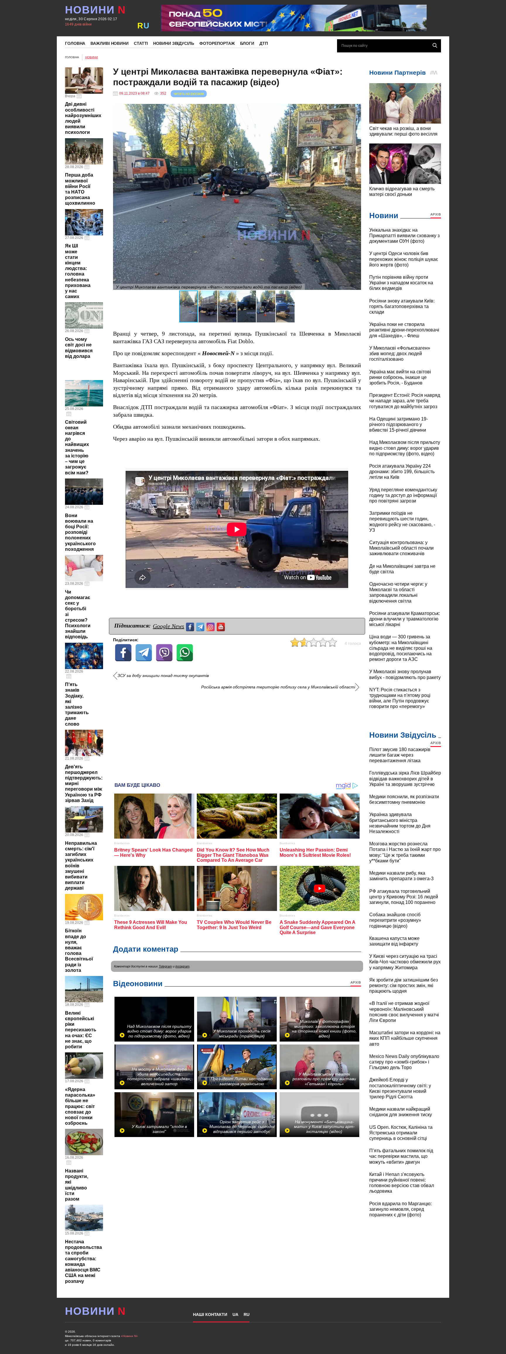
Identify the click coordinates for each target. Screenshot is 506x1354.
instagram (182, 966)
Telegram (165, 966)
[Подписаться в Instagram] (211, 626)
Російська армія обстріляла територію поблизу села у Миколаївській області (278, 687)
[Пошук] (435, 45)
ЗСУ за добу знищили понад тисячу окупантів (163, 675)
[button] (355, 109)
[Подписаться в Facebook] (191, 626)
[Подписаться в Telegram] (201, 626)
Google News (168, 626)
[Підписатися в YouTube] (221, 626)
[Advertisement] (237, 734)
